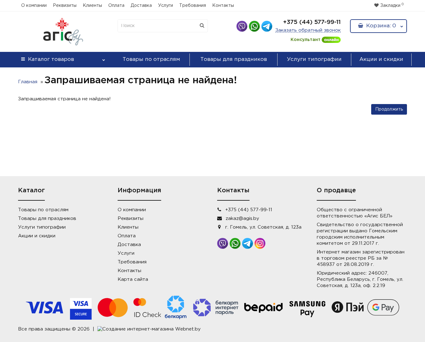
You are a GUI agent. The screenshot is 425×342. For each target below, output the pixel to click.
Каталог (51, 59)
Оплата (116, 5)
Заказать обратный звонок (308, 30)
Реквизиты (65, 5)
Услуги (165, 5)
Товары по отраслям (151, 59)
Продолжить (389, 109)
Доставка (141, 5)
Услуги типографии (314, 59)
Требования (192, 5)
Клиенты (92, 5)
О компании (34, 5)
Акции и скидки (381, 59)
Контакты (223, 5)
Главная (27, 82)
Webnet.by (188, 329)
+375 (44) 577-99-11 (312, 22)
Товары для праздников (233, 59)
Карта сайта (133, 279)
